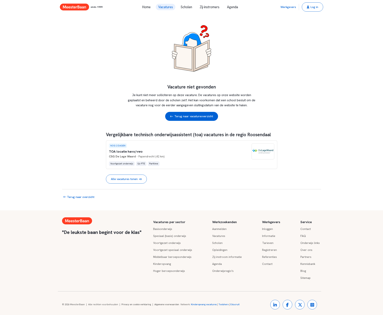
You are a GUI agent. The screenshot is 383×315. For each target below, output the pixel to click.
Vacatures (165, 7)
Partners (305, 257)
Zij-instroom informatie (227, 257)
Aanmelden (219, 229)
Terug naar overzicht (80, 197)
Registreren (269, 250)
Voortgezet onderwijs (167, 243)
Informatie (268, 236)
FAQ (303, 236)
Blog (303, 271)
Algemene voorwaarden (166, 304)
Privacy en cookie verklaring (136, 304)
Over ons (306, 250)
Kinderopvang (162, 264)
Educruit (235, 304)
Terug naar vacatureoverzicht (193, 116)
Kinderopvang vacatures (204, 304)
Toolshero (223, 304)
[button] (312, 7)
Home (146, 7)
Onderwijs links (310, 243)
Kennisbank (307, 264)
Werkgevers (288, 7)
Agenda (232, 7)
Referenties (269, 257)
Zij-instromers (209, 7)
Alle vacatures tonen (124, 179)
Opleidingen (219, 250)
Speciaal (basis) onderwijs (169, 236)
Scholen (186, 7)
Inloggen (267, 229)
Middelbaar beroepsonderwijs (172, 257)
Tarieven (267, 243)
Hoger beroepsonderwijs (169, 271)
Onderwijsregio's (223, 271)
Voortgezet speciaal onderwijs (172, 250)
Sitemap (305, 278)
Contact (267, 264)
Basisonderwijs (162, 229)
